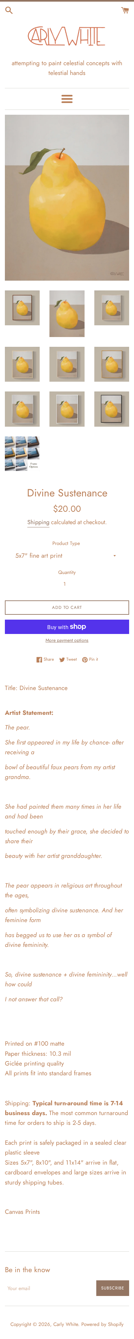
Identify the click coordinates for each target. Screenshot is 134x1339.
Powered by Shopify (102, 1324)
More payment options (67, 640)
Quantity (67, 572)
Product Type (66, 543)
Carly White (65, 1324)
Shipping (38, 522)
